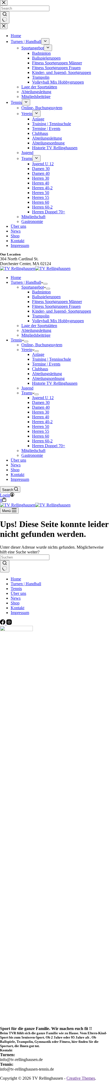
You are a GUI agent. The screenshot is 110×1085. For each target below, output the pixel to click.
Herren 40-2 (42, 421)
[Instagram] (9, 623)
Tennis (16, 340)
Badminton (41, 292)
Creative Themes (80, 1078)
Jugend (27, 388)
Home (16, 277)
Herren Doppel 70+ (48, 445)
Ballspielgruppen (46, 296)
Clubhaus (40, 369)
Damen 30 (41, 402)
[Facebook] (3, 623)
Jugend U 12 (43, 397)
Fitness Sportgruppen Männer (57, 301)
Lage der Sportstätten (39, 325)
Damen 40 (41, 407)
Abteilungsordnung (48, 378)
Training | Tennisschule (51, 359)
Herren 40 (40, 417)
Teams (26, 393)
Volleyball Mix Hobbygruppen (58, 321)
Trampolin (40, 316)
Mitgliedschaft (33, 450)
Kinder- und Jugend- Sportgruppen (61, 311)
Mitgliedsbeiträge (35, 335)
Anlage (38, 354)
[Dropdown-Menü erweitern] (45, 284)
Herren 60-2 (42, 441)
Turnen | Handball (26, 282)
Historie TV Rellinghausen (54, 383)
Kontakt (17, 474)
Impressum (20, 479)
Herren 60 (40, 436)
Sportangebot (32, 287)
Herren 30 (40, 412)
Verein (26, 349)
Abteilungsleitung (36, 330)
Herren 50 (40, 426)
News (16, 465)
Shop (15, 469)
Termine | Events (46, 364)
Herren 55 (40, 431)
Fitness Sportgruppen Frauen (56, 306)
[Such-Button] (4, 566)
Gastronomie (32, 455)
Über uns (18, 460)
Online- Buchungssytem (41, 345)
